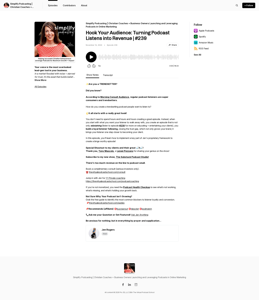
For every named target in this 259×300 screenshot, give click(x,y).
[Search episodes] (237, 5)
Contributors (69, 5)
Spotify (202, 36)
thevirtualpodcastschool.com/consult (107, 172)
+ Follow (248, 5)
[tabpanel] (132, 153)
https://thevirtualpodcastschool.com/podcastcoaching (112, 181)
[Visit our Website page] (136, 284)
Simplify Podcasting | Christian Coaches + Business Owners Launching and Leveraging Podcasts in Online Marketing (24, 5)
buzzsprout (122, 208)
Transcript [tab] (108, 75)
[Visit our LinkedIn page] (129, 284)
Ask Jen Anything (139, 214)
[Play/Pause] (91, 57)
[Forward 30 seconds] (94, 66)
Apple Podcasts (206, 30)
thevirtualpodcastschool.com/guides (107, 203)
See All (197, 54)
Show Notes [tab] (92, 74)
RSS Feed (204, 48)
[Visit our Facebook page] (123, 284)
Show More (40, 80)
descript (135, 208)
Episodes (52, 5)
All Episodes (40, 86)
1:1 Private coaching (115, 178)
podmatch (147, 208)
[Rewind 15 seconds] (89, 66)
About (84, 5)
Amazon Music (206, 42)
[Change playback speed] (99, 66)
